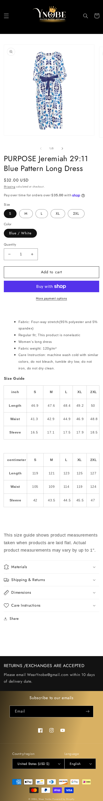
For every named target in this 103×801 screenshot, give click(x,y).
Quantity (10, 244)
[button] (6, 15)
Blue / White (20, 233)
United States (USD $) (33, 763)
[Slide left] (40, 148)
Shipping (9, 186)
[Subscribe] (87, 711)
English (75, 763)
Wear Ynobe (45, 799)
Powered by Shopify (63, 799)
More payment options (51, 298)
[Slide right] (62, 148)
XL (58, 213)
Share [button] (14, 618)
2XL (76, 213)
